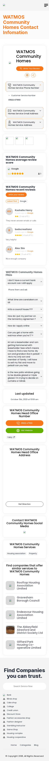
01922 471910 (14, 100)
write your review (16, 194)
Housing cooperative (16, 737)
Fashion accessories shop (18, 718)
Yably (9, 437)
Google (23, 201)
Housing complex (15, 733)
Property (33, 553)
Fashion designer (14, 722)
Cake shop (12, 702)
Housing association (16, 553)
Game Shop (12, 729)
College (10, 706)
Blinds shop (12, 699)
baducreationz (23, 229)
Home (14, 745)
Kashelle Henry (23, 210)
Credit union (12, 710)
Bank (9, 695)
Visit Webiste (27, 430)
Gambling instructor (16, 725)
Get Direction (24, 504)
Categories (25, 745)
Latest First (12, 201)
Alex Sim (20, 248)
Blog (36, 745)
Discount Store (13, 714)
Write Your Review (31, 68)
